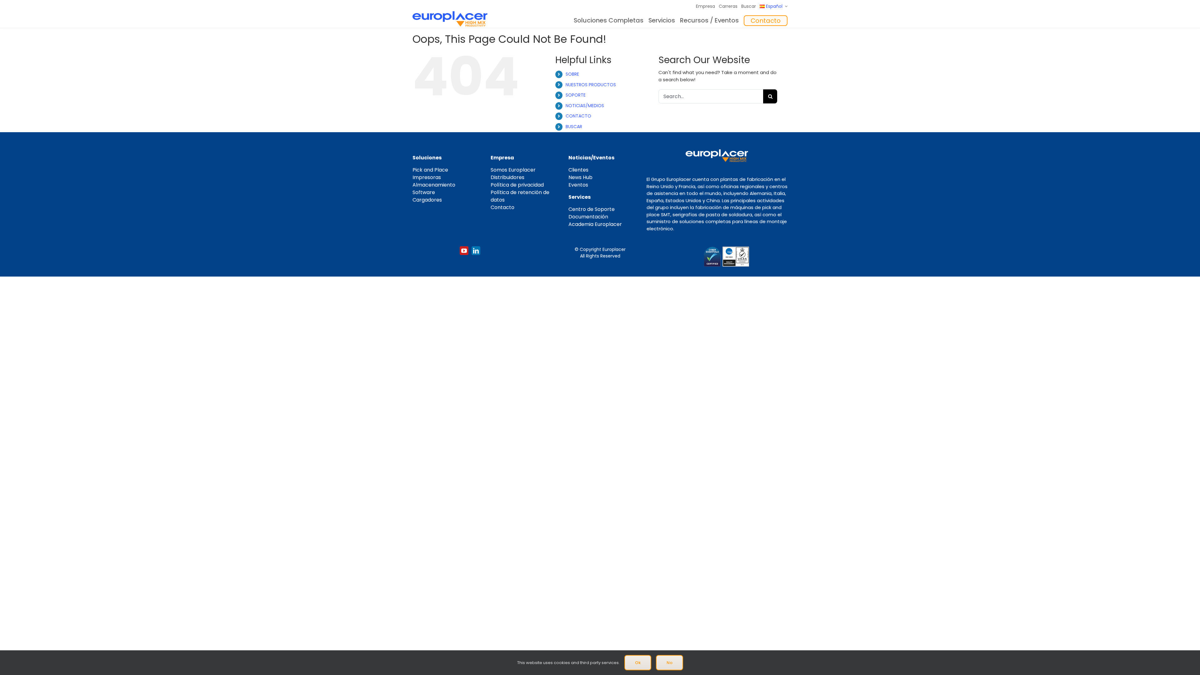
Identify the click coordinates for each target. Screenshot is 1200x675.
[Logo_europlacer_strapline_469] (450, 13)
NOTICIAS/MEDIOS (585, 105)
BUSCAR (574, 126)
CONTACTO (578, 116)
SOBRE (572, 74)
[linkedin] (476, 250)
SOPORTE (576, 95)
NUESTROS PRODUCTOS (591, 85)
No (669, 663)
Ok (638, 663)
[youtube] (464, 250)
